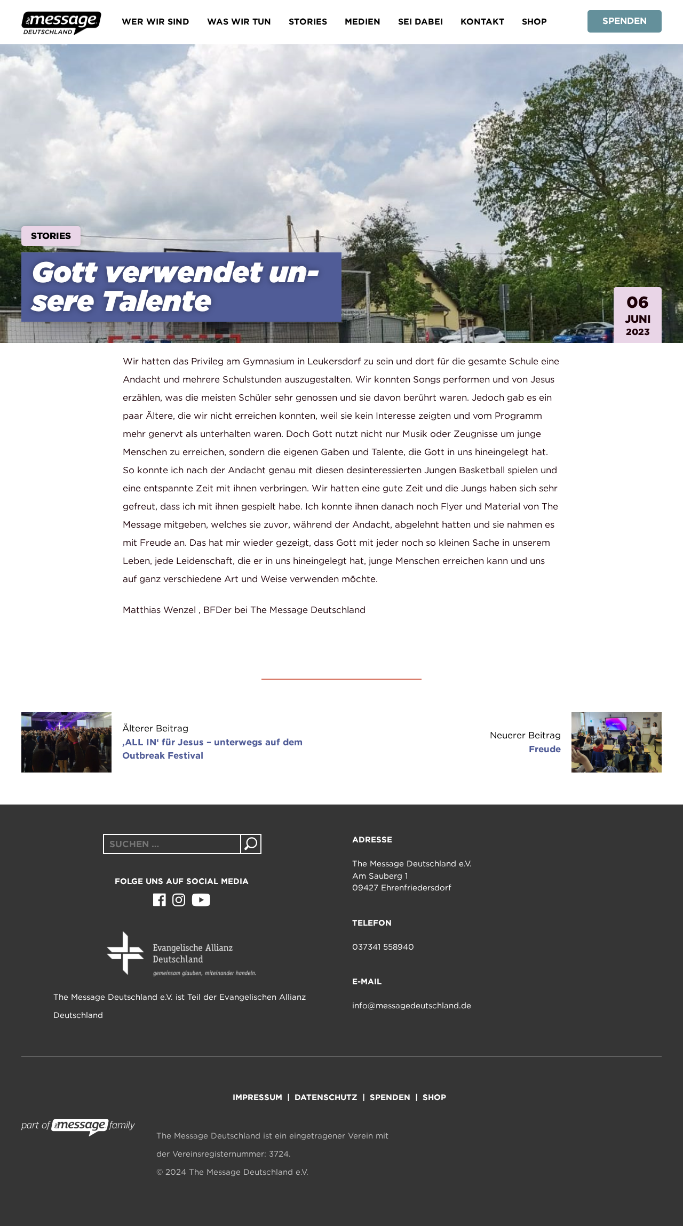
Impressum (257, 1097)
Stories (308, 22)
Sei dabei (420, 22)
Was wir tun (239, 22)
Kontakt (482, 22)
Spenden (624, 20)
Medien (362, 22)
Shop (534, 22)
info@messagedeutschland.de (411, 1005)
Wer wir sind (155, 22)
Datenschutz (326, 1097)
